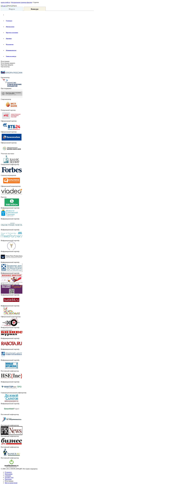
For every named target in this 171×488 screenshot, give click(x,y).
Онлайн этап (9, 477)
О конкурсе (9, 20)
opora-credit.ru (5, 2)
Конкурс (35, 9)
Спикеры (8, 476)
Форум (12, 9)
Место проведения (11, 483)
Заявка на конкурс (11, 56)
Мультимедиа (9, 44)
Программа (8, 474)
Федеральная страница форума (21, 2)
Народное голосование (12, 32)
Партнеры (8, 479)
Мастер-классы (10, 26)
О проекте (8, 472)
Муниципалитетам (11, 50)
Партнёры (9, 38)
